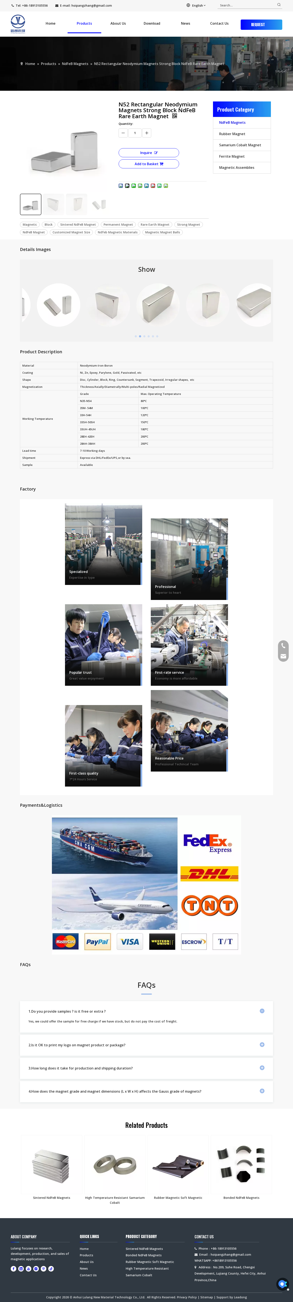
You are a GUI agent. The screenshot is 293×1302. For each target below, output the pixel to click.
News (84, 1268)
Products (86, 1255)
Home (84, 1249)
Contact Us (88, 1275)
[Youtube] (28, 1269)
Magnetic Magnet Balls (162, 232)
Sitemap (206, 1297)
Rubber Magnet (232, 133)
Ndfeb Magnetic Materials (117, 232)
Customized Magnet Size (71, 232)
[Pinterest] (43, 1269)
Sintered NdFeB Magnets (51, 1198)
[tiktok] (51, 1269)
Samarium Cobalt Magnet (240, 145)
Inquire (146, 152)
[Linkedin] (21, 1269)
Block (49, 224)
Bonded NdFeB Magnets (241, 1198)
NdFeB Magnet (34, 232)
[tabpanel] (47, 305)
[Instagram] (36, 1269)
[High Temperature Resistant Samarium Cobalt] (115, 1164)
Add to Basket (147, 164)
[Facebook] (13, 1269)
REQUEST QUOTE (258, 26)
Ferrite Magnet (232, 156)
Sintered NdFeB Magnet (78, 224)
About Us (87, 1262)
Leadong (240, 1297)
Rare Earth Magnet (155, 224)
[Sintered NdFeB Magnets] (51, 1164)
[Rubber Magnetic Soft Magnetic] (178, 1164)
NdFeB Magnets (232, 122)
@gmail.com (102, 5)
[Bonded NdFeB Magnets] (241, 1164)
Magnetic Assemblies (236, 167)
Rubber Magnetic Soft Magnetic (178, 1198)
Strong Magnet (188, 224)
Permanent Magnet (118, 224)
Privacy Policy (187, 1297)
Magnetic (30, 224)
